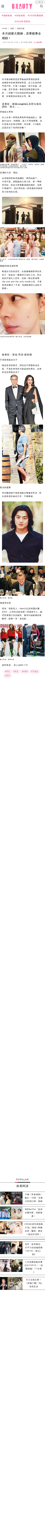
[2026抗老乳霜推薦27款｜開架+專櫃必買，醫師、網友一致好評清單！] (11, 1229)
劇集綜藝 (20, 28)
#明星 (7, 671)
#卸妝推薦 (20, 15)
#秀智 (7, 676)
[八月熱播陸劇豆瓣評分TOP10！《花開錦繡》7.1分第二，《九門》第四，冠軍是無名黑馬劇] (11, 1267)
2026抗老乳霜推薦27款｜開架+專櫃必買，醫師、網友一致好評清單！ (33, 1229)
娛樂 (12, 28)
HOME (4, 28)
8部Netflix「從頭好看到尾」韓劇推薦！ (33, 1212)
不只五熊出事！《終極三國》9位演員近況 (33, 1283)
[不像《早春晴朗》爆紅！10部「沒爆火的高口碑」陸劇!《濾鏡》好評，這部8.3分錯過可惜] (11, 1198)
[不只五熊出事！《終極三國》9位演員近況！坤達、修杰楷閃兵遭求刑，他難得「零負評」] (11, 1283)
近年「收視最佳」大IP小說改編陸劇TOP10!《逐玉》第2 (34, 1249)
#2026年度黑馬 (22, 21)
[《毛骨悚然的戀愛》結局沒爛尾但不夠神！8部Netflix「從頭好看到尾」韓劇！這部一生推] (11, 1213)
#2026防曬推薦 (35, 15)
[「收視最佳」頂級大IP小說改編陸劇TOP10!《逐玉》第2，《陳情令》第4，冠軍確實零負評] (11, 1249)
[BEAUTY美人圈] (22, 6)
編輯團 (39, 42)
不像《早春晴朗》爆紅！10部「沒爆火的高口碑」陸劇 (34, 1197)
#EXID (25, 671)
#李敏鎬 (34, 671)
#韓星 (16, 671)
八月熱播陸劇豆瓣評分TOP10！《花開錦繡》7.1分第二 (34, 1267)
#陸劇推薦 (7, 15)
